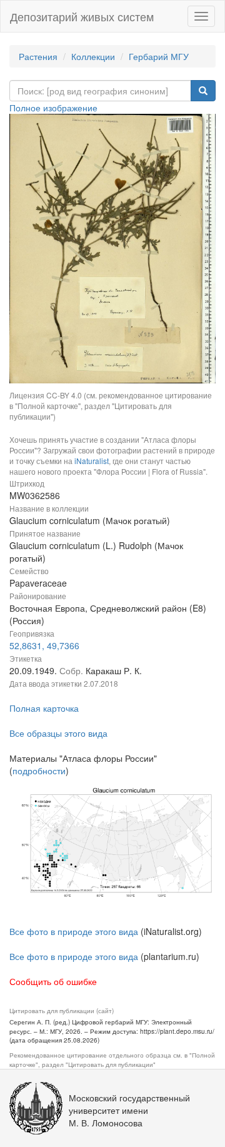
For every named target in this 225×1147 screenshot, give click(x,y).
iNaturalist (91, 460)
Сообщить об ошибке (53, 981)
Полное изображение (53, 107)
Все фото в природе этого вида (73, 931)
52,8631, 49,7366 (44, 645)
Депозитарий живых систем (82, 16)
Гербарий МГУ (159, 56)
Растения (38, 56)
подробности (39, 770)
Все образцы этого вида (58, 733)
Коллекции (93, 56)
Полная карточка (44, 708)
